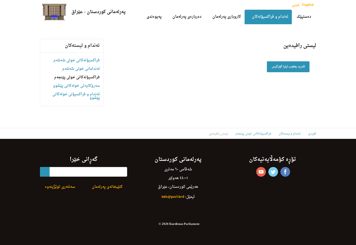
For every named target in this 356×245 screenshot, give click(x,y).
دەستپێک (304, 16)
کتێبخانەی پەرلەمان (107, 187)
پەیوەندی (154, 16)
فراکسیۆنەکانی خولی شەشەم (77, 60)
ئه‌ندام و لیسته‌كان (82, 46)
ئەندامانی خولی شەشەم (81, 68)
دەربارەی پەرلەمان (186, 16)
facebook (285, 172)
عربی (296, 4)
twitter (273, 172)
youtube (261, 172)
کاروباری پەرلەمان (226, 16)
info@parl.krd (173, 196)
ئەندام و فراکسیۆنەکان (270, 16)
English (308, 4)
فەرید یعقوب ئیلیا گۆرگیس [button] (288, 66)
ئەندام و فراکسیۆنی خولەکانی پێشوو (76, 96)
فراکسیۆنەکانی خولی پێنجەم (77, 77)
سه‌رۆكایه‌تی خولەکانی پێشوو (76, 85)
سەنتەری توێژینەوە (60, 187)
